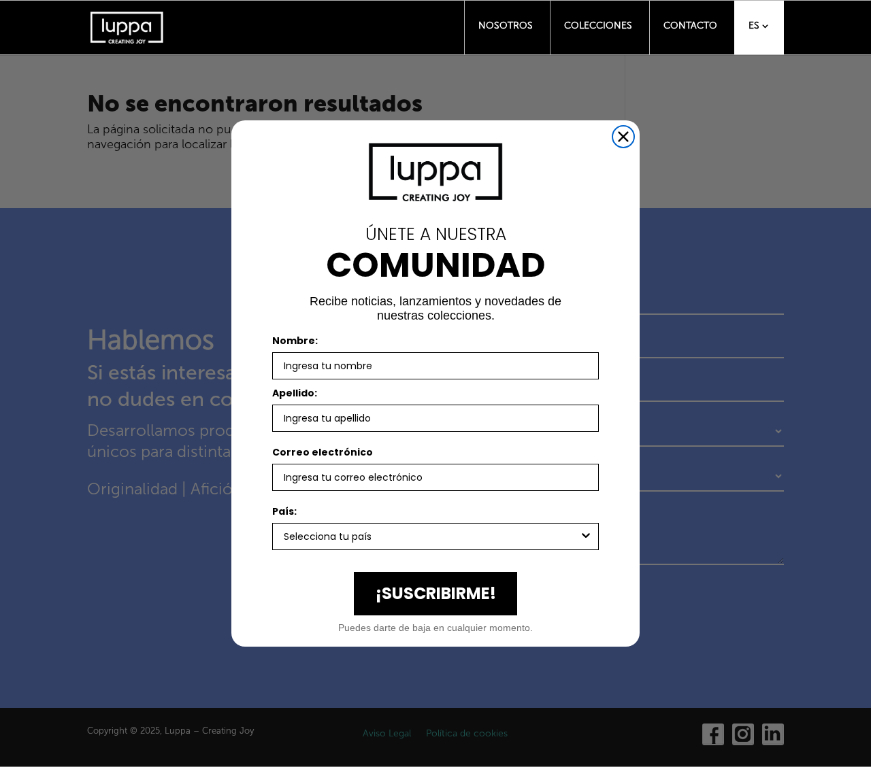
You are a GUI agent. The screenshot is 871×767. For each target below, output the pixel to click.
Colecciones (598, 25)
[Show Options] (586, 536)
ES (754, 25)
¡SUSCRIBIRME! (436, 593)
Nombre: (295, 340)
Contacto (690, 25)
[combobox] (431, 536)
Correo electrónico (322, 452)
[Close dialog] (623, 137)
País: (284, 511)
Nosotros (505, 25)
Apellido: (294, 393)
